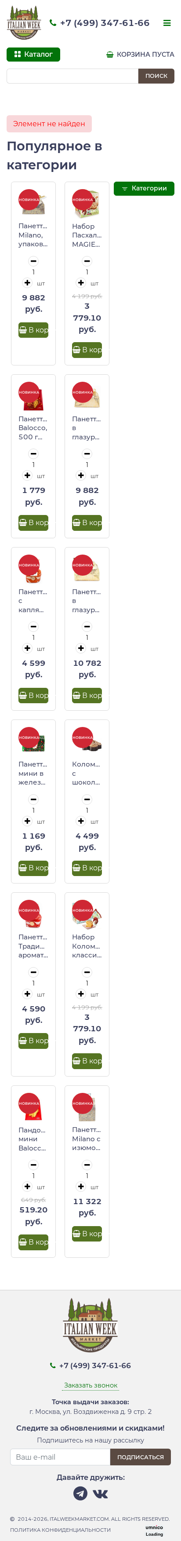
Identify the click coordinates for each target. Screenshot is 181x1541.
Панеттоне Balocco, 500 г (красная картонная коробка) (33, 428)
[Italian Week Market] (24, 22)
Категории (148, 188)
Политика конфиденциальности (60, 1530)
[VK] (100, 1496)
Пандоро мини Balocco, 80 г (33, 1139)
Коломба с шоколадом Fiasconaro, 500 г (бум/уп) (87, 773)
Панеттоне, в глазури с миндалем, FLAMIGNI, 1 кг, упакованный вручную (87, 428)
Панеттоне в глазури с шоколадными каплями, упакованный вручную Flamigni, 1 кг (87, 601)
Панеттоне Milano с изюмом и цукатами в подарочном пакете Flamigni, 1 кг (87, 1139)
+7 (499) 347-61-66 (104, 23)
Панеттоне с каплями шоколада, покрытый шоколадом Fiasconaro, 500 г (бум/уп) (33, 601)
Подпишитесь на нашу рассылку (90, 1440)
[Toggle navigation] (166, 24)
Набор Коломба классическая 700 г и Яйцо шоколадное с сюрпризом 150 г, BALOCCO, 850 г (87, 946)
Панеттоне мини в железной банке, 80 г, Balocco (33, 773)
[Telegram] (80, 1496)
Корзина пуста (144, 54)
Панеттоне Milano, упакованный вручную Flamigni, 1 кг (33, 235)
